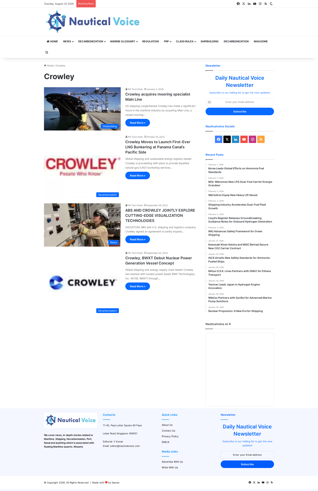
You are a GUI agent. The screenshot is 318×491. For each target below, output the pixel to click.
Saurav (115, 482)
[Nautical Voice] (93, 22)
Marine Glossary (122, 41)
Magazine (261, 41)
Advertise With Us (172, 461)
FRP (166, 41)
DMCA (165, 442)
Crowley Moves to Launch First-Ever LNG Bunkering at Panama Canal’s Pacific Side (157, 147)
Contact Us (168, 430)
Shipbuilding (210, 41)
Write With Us (170, 467)
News (67, 41)
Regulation (150, 41)
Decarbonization (90, 41)
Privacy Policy (170, 436)
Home (54, 41)
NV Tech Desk (135, 89)
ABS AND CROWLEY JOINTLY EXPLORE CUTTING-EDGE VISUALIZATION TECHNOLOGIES (160, 215)
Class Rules (184, 41)
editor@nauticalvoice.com (125, 445)
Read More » (137, 122)
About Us (167, 424)
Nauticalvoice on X (218, 324)
